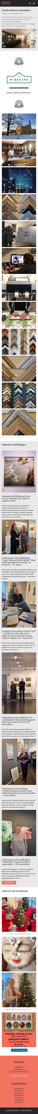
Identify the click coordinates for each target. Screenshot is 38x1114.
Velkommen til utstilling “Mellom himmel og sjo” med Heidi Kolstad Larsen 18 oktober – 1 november (19, 792)
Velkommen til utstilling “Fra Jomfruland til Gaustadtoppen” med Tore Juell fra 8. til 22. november (18, 721)
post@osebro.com (19, 1069)
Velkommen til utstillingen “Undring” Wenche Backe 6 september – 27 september (16, 862)
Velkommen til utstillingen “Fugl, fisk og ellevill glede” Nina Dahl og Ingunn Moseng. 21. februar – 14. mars (19, 561)
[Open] (19, 914)
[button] (34, 3)
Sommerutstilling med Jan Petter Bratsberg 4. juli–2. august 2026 (16, 498)
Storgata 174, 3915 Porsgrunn (19, 1072)
